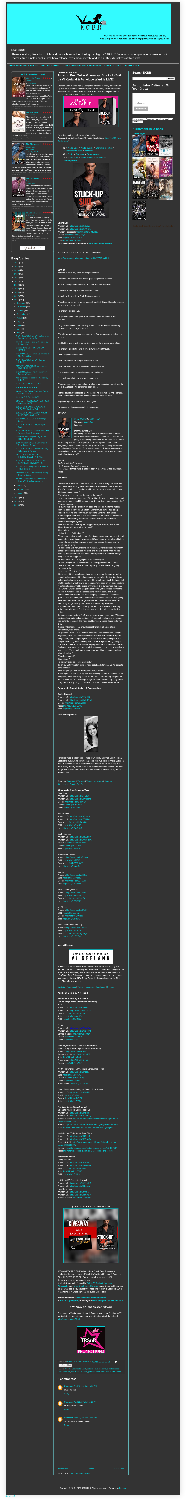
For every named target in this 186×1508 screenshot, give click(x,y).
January (20, 493)
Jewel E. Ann (32, 83)
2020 (16, 285)
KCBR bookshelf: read (33, 74)
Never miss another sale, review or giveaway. (151, 96)
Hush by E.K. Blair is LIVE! (27, 397)
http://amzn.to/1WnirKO (80, 1007)
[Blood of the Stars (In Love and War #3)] (152, 199)
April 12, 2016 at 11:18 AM (85, 1402)
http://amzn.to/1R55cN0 (80, 837)
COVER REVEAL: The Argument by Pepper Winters (31, 373)
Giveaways (103, 1369)
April (19, 333)
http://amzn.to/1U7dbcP (80, 1136)
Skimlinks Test (11, 1496)
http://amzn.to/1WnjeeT (76, 1051)
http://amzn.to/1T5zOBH (80, 697)
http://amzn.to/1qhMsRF (100, 243)
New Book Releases (79, 1372)
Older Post (119, 1469)
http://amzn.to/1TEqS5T (80, 796)
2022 (16, 277)
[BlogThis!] (62, 1365)
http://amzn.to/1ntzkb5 (79, 1113)
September (22, 314)
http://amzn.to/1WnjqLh (79, 1092)
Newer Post (63, 1469)
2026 (16, 263)
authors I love (92, 1369)
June (19, 325)
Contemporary (70, 160)
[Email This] (60, 1365)
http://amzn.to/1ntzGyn (80, 1162)
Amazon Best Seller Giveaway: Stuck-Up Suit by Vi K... (32, 392)
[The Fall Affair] (18, 131)
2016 (16, 300)
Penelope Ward (33, 152)
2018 (16, 292)
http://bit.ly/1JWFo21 (82, 1197)
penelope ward (94, 1372)
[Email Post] (115, 1362)
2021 (16, 281)
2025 (16, 266)
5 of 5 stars (89, 422)
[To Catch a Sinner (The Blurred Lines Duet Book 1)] (18, 231)
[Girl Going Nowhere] (139, 219)
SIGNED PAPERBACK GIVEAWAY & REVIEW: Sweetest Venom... (31, 480)
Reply (66, 1394)
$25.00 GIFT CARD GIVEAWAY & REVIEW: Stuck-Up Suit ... (30, 408)
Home (91, 1469)
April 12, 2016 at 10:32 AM (85, 1386)
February (21, 489)
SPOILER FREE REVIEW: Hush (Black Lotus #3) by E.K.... (32, 402)
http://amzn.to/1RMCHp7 (87, 232)
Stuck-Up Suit (80, 419)
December (21, 303)
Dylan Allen (31, 215)
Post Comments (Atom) (79, 1473)
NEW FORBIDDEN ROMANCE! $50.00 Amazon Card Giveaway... (32, 432)
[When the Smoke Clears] (18, 97)
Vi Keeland (94, 419)
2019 (16, 289)
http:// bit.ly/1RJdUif (72, 240)
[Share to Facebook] (67, 1365)
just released (114, 1369)
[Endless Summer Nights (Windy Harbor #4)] (152, 178)
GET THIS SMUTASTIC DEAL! (29, 384)
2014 (16, 501)
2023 (16, 274)
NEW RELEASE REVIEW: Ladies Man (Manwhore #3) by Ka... (32, 337)
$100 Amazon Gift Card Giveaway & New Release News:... (31, 444)
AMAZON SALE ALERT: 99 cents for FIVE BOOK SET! (31, 367)
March (20, 485)
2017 (16, 296)
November (21, 307)
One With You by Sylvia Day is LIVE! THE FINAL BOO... (31, 438)
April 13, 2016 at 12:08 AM (85, 1418)
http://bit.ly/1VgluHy (69, 1300)
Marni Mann (31, 183)
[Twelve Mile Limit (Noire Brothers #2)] (139, 198)
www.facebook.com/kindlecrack (91, 1297)
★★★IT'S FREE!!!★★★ (26, 387)
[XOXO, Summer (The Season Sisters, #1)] (139, 178)
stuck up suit (106, 1372)
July (19, 321)
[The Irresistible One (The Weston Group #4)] (18, 196)
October (20, 310)
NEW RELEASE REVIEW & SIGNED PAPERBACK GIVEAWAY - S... (31, 462)
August (20, 318)
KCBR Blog (18, 49)
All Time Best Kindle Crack (75, 1369)
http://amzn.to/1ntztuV (79, 1072)
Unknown (68, 1386)
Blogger (122, 1488)
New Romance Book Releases (82, 65)
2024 (16, 270)
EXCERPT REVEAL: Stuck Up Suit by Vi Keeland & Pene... (32, 450)
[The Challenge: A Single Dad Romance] (18, 164)
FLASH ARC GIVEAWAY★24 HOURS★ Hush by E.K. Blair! (29, 456)
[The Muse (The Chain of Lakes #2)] (166, 155)
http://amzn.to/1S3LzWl (80, 226)
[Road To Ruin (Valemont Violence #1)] (152, 155)
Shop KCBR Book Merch (23, 65)
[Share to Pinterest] (70, 1365)
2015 (16, 498)
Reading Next (112, 65)
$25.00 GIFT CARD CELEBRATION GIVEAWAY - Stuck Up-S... (31, 414)
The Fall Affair (32, 112)
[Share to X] (65, 1365)
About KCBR (131, 65)
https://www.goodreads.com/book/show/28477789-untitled (83, 258)
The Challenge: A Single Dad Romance (33, 146)
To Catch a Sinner (33, 213)
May (19, 329)
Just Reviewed (50, 65)
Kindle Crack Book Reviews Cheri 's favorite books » (154, 226)
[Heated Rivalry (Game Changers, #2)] (166, 199)
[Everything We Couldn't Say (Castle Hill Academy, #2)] (166, 176)
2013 (16, 505)
